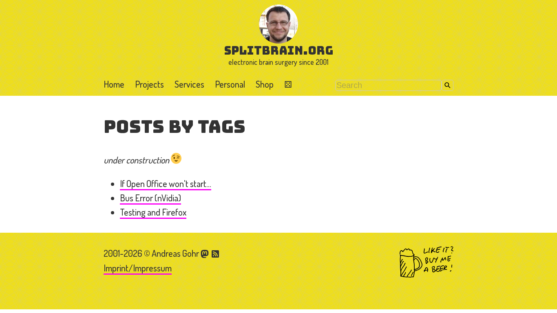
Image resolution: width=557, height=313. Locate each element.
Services (189, 84)
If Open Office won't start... (165, 183)
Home (114, 84)
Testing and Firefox (153, 212)
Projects (149, 84)
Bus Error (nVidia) (150, 197)
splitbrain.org (278, 50)
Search (447, 85)
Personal (230, 84)
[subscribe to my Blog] (215, 253)
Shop (265, 84)
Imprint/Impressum (138, 267)
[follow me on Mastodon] (206, 253)
